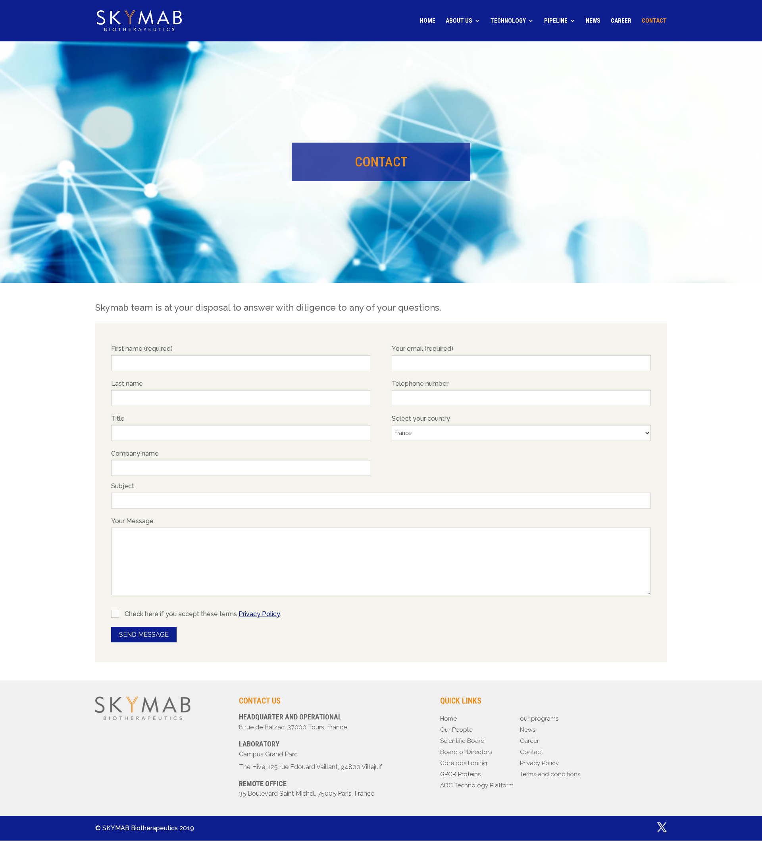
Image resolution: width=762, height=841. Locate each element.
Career (621, 21)
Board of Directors (466, 752)
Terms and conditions (550, 774)
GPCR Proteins (460, 774)
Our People (456, 729)
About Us (459, 21)
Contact (654, 21)
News (593, 21)
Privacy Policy (259, 614)
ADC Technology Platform (477, 785)
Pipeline (556, 21)
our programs (539, 718)
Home (427, 21)
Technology (508, 21)
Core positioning (463, 763)
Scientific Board (462, 740)
